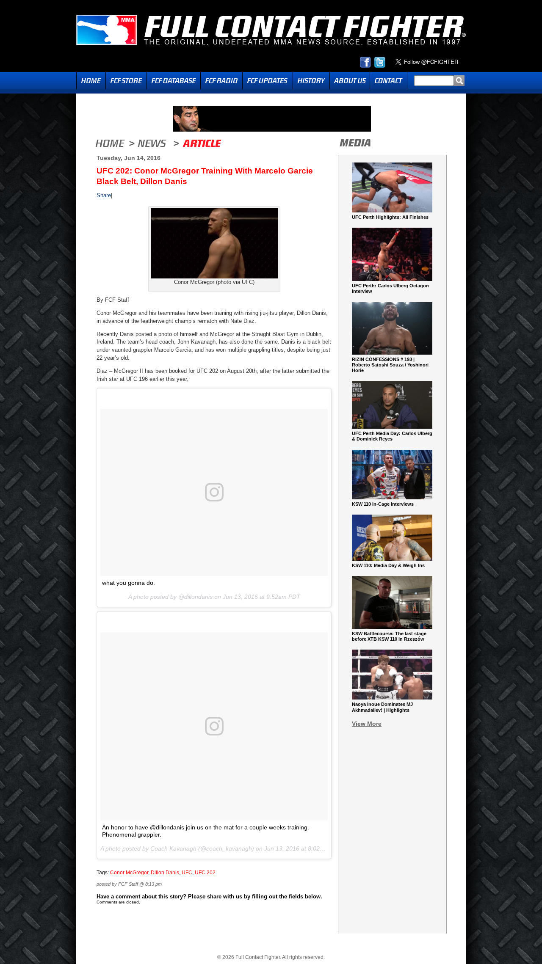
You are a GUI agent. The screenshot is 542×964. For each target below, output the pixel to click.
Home (91, 80)
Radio (221, 80)
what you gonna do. (128, 582)
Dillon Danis (165, 873)
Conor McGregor (129, 873)
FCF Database (173, 80)
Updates (268, 80)
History (311, 80)
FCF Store (126, 80)
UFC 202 (205, 873)
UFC (187, 873)
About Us (350, 80)
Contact (388, 80)
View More (367, 723)
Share (104, 195)
